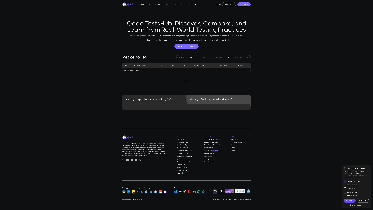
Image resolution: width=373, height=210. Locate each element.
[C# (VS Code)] (165, 191)
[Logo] (128, 4)
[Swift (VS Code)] (160, 191)
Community (181, 139)
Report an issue (209, 162)
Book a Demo (229, 4)
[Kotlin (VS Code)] (142, 192)
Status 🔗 (180, 173)
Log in (218, 4)
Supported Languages (185, 150)
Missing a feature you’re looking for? (211, 99)
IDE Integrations (236, 142)
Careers (234, 150)
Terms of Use (216, 199)
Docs (167, 4)
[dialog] (356, 186)
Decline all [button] (363, 201)
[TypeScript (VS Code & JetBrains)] (128, 191)
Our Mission (235, 139)
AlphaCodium (208, 148)
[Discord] (127, 160)
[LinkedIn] (136, 160)
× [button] (369, 166)
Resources (178, 4)
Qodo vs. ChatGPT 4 (183, 153)
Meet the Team (236, 145)
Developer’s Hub (182, 148)
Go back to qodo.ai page (186, 46)
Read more (357, 177)
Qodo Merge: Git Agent (212, 139)
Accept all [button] (349, 201)
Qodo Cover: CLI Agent (212, 145)
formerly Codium (133, 143)
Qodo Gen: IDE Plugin (211, 142)
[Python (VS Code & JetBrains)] (124, 191)
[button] (356, 205)
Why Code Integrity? (211, 153)
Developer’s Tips (182, 145)
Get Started (244, 4)
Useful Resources (183, 142)
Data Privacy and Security (186, 162)
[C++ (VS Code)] (155, 191)
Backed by (234, 148)
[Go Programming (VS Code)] (146, 191)
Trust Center (208, 156)
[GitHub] (123, 160)
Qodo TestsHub (182, 170)
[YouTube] (132, 160)
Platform (144, 4)
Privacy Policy (227, 199)
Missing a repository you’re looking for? (148, 99)
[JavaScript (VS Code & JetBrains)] (133, 191)
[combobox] (204, 57)
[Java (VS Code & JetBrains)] (138, 191)
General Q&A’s (182, 167)
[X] (140, 160)
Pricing (157, 4)
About (191, 4)
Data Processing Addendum (242, 199)
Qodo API (210, 150)
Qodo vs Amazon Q (183, 159)
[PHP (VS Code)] (151, 191)
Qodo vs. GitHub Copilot (185, 156)
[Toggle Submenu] (149, 4)
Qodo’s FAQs (181, 164)
